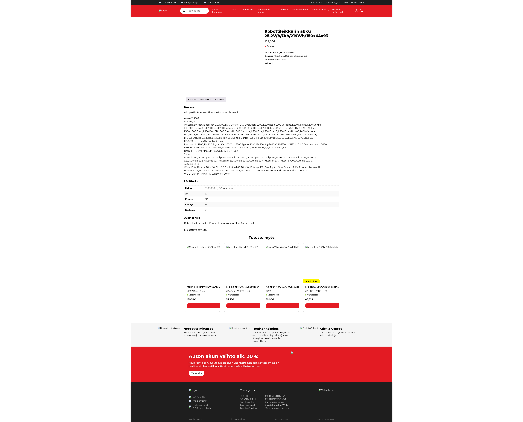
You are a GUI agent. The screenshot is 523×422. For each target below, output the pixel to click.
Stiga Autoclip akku (245, 223)
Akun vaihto (316, 2)
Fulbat (282, 59)
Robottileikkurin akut (296, 56)
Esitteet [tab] (219, 99)
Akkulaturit (248, 9)
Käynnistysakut (247, 405)
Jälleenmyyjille (332, 2)
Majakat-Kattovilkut (337, 10)
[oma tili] (356, 11)
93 (206, 210)
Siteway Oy (329, 419)
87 (206, 193)
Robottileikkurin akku (196, 223)
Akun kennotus (217, 10)
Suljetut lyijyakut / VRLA (277, 405)
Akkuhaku (279, 56)
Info (346, 2)
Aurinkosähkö (319, 9)
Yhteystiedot (357, 2)
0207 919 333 (169, 2)
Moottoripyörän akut (275, 398)
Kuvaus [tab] (192, 99)
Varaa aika (196, 373)
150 (206, 199)
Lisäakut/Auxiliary (248, 408)
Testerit (284, 9)
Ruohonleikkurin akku (221, 223)
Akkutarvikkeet (300, 9)
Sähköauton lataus (264, 10)
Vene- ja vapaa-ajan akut (277, 408)
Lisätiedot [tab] (205, 99)
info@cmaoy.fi (191, 2)
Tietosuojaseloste (238, 419)
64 (206, 204)
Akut (234, 9)
